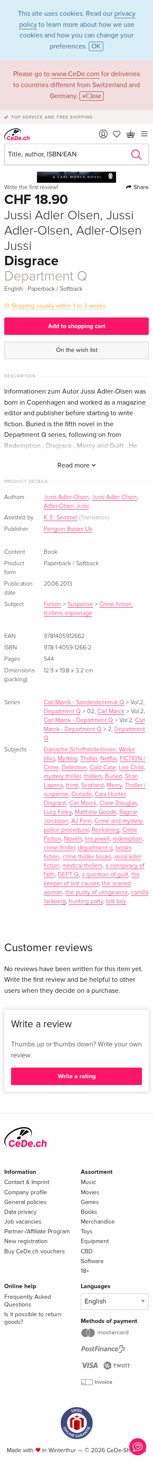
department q (95, 848)
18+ (85, 1271)
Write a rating (77, 1076)
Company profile (25, 1192)
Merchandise (98, 1221)
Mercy (114, 785)
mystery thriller (62, 776)
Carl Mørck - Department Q (78, 720)
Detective (74, 768)
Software (92, 1261)
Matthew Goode (95, 812)
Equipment (95, 1241)
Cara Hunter (110, 794)
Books (89, 1212)
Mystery (67, 759)
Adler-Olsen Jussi (66, 506)
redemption (127, 839)
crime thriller (59, 848)
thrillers (93, 776)
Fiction (52, 604)
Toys (87, 1231)
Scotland (92, 785)
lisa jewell (97, 839)
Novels (73, 839)
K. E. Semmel (60, 518)
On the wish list (76, 350)
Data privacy (20, 1212)
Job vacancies (23, 1221)
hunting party (86, 901)
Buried (113, 776)
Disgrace (55, 803)
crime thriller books (86, 857)
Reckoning (105, 830)
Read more (74, 465)
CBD (87, 1251)
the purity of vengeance (96, 892)
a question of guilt (105, 875)
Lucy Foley (58, 812)
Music (88, 1182)
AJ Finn (81, 821)
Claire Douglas (118, 803)
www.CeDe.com (75, 74)
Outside (81, 794)
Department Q (62, 711)
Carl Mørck (111, 711)
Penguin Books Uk (68, 529)
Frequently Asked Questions (27, 1300)
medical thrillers (82, 866)
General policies (25, 1202)
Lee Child (131, 768)
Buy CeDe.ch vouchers (34, 1251)
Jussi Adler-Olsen (66, 497)
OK (96, 46)
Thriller (88, 759)
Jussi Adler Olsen (114, 497)
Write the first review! (31, 187)
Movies (90, 1192)
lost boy (116, 901)
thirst (72, 785)
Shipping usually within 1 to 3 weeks (58, 305)
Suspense (80, 604)
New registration (26, 1241)
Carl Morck (82, 803)
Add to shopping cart (76, 326)
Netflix (108, 759)
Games (90, 1202)
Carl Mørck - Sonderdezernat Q (84, 703)
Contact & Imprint (26, 1182)
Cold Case (103, 768)
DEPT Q (68, 875)
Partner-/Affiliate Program (37, 1231)
